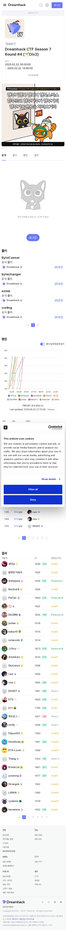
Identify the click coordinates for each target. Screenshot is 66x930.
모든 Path (38, 835)
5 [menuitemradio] (42, 538)
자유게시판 (6, 876)
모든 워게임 (7, 862)
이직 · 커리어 (7, 880)
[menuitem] (47, 538)
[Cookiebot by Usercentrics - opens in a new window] (48, 427)
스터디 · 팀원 (7, 888)
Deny (33, 499)
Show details (48, 479)
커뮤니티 (38, 884)
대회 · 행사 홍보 (8, 892)
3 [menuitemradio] (33, 538)
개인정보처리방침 (9, 851)
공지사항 (6, 835)
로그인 (57, 5)
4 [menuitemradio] (37, 538)
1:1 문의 (5, 843)
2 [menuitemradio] (28, 538)
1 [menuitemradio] (24, 538)
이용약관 (6, 847)
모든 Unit (38, 839)
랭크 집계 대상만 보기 (55, 344)
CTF (37, 876)
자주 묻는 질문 (8, 839)
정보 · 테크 (6, 884)
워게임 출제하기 (8, 866)
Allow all (33, 489)
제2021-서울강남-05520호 (23, 919)
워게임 (37, 880)
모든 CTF (38, 862)
